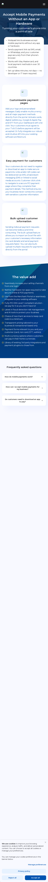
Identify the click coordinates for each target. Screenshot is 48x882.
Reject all (12, 878)
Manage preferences (37, 865)
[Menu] (44, 4)
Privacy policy (24, 871)
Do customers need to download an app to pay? (22, 400)
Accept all (35, 878)
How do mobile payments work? (19, 377)
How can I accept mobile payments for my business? (22, 388)
